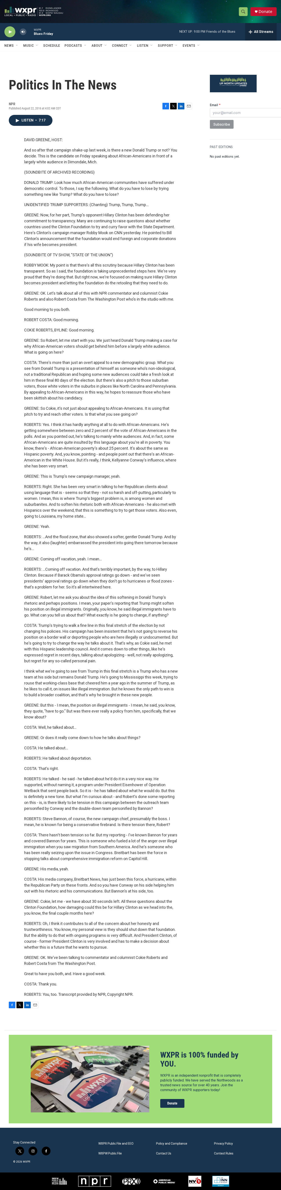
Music (28, 45)
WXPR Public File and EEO (115, 1143)
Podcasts (73, 45)
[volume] (23, 32)
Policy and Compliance (171, 1143)
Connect (120, 45)
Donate (265, 11)
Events (189, 45)
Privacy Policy (223, 1143)
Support (165, 45)
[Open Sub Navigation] (17, 45)
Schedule (51, 45)
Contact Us (163, 1153)
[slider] (30, 31)
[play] (9, 31)
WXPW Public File (110, 1153)
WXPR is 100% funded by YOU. (199, 1059)
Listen (142, 45)
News (9, 45)
